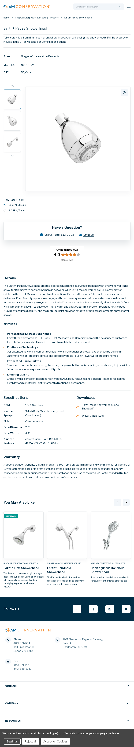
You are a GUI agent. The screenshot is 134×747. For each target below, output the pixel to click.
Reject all (30, 741)
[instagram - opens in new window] (109, 609)
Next (126, 502)
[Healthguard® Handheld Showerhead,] (111, 535)
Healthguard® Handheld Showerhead (107, 570)
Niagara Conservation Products (40, 56)
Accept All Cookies (55, 741)
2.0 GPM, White (16, 210)
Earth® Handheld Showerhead (59, 570)
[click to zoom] (124, 92)
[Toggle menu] (129, 7)
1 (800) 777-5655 (23, 650)
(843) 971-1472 (21, 664)
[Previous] (12, 86)
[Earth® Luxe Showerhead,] (23, 535)
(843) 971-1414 (21, 643)
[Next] (12, 156)
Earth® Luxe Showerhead (21, 568)
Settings (12, 741)
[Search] (120, 7)
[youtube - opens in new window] (126, 609)
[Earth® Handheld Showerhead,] (67, 535)
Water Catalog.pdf (93, 415)
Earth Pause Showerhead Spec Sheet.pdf (100, 406)
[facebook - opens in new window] (93, 609)
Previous (117, 502)
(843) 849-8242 (22, 668)
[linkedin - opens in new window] (77, 609)
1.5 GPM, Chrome (17, 205)
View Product (23, 555)
